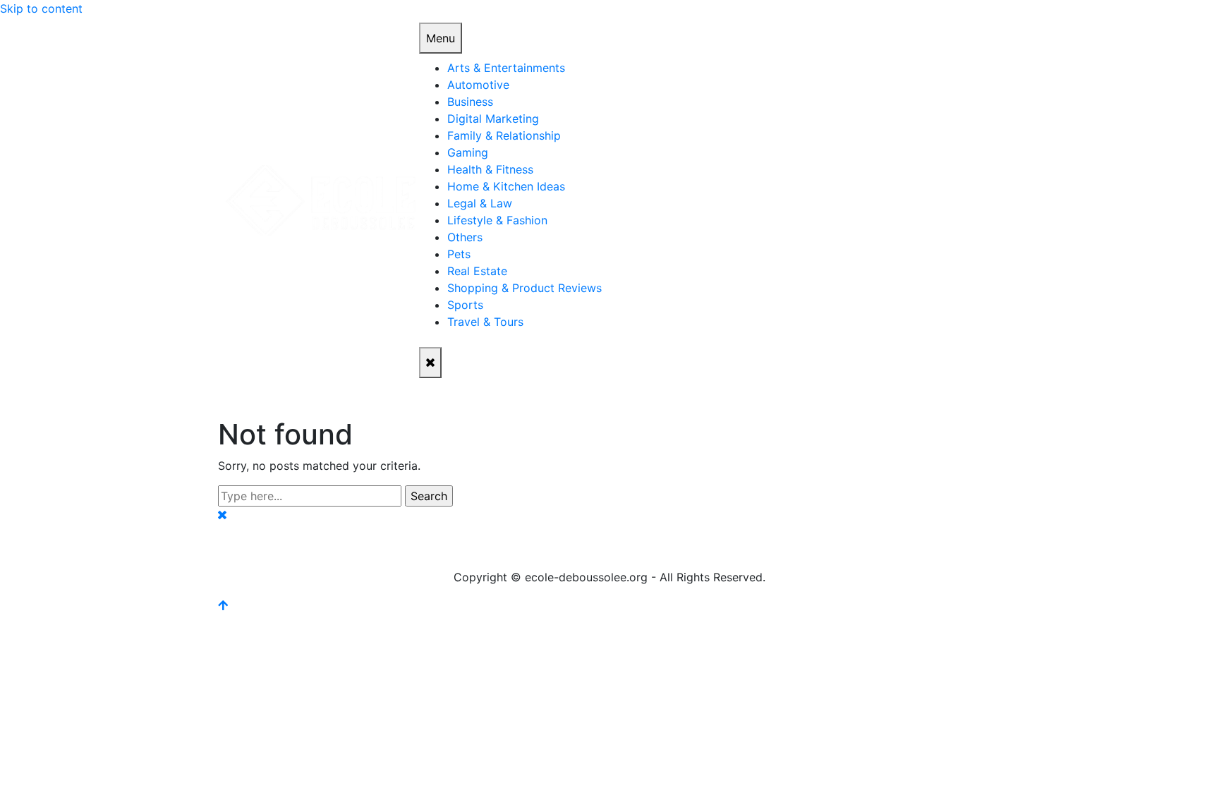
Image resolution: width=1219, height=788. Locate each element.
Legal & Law (479, 203)
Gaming (467, 152)
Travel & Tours (485, 322)
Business (470, 102)
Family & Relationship (504, 135)
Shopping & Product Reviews (524, 288)
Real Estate (477, 271)
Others (465, 237)
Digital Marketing (493, 118)
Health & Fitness (490, 169)
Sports (465, 305)
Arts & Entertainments (506, 68)
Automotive (478, 85)
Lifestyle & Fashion (497, 220)
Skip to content (41, 8)
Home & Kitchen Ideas (506, 186)
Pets (459, 254)
